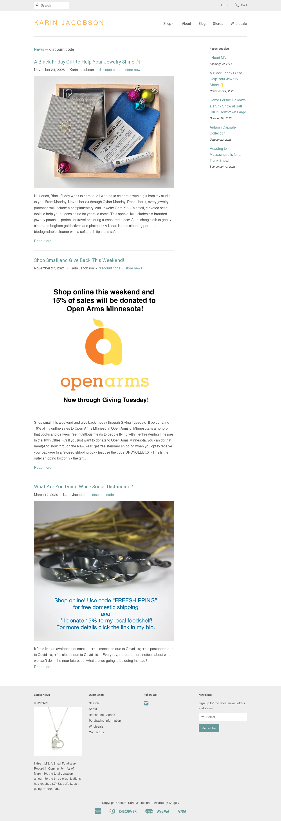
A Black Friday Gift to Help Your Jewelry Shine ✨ (87, 62)
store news (133, 69)
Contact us (96, 732)
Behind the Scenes (102, 714)
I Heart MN (218, 57)
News (39, 49)
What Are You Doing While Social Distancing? (83, 486)
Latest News (42, 694)
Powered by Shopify (165, 802)
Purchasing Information (105, 720)
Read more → (45, 240)
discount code (110, 69)
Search (94, 703)
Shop (167, 24)
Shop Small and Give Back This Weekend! (79, 260)
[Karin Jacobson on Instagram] (146, 704)
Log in (225, 5)
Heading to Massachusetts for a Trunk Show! (225, 154)
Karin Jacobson (139, 802)
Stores (218, 24)
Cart (244, 5)
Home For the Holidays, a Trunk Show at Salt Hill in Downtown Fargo (228, 105)
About (186, 24)
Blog (201, 24)
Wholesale (239, 24)
